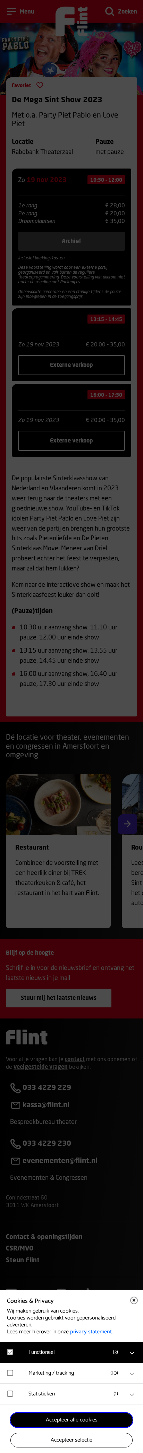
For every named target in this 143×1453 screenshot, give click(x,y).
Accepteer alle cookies (72, 1420)
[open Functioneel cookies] (132, 1353)
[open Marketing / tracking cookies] (132, 1374)
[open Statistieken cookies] (132, 1395)
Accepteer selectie (71, 1440)
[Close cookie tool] (134, 1300)
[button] (75, 1352)
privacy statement (91, 1331)
